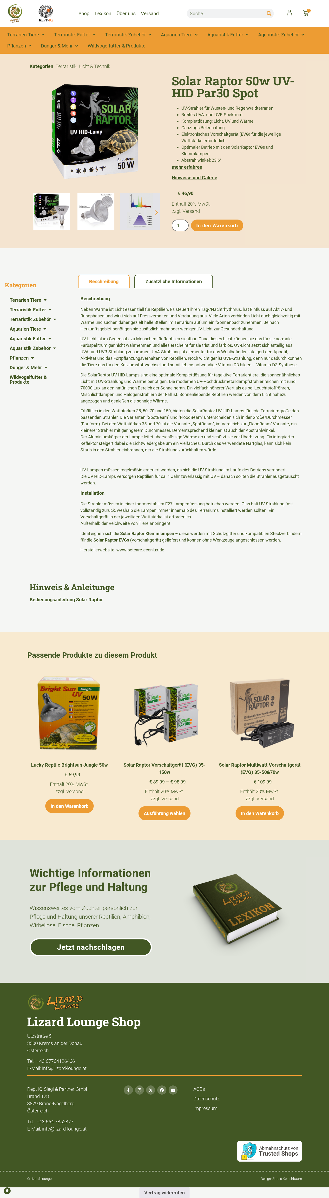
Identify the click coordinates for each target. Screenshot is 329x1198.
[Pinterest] (161, 1089)
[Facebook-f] (128, 1089)
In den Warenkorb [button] (69, 806)
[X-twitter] (150, 1089)
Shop (84, 13)
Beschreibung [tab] (103, 281)
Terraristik (66, 66)
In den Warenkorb (217, 225)
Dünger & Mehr (57, 46)
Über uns (126, 13)
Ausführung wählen (164, 813)
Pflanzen (16, 46)
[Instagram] (139, 1089)
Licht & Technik (94, 66)
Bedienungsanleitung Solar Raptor (66, 599)
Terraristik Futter (72, 35)
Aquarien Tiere (176, 35)
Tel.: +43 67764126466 (51, 1061)
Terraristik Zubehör (125, 35)
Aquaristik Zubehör (278, 35)
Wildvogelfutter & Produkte (116, 46)
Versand (150, 13)
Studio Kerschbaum (287, 1179)
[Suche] (269, 13)
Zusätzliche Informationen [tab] (173, 281)
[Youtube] (173, 1089)
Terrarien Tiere (23, 35)
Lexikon (103, 13)
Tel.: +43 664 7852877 (50, 1121)
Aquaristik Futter (225, 35)
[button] (35, 212)
